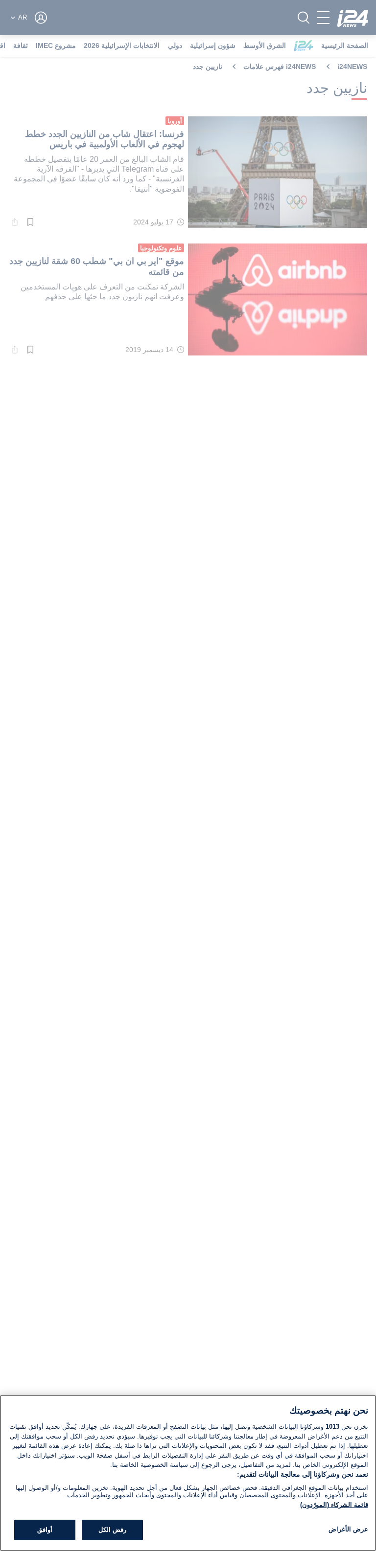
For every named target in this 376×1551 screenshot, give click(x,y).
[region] (188, 1473)
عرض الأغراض (348, 1529)
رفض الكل (112, 1529)
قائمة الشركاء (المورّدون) (334, 1504)
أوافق (44, 1529)
